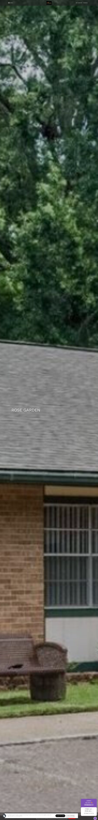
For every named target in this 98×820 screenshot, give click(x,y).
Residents (85, 2)
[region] (41, 815)
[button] (4, 816)
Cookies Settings (70, 815)
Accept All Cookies (60, 815)
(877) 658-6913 (79, 2)
